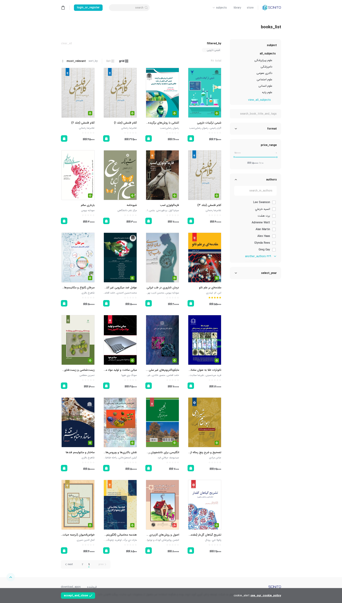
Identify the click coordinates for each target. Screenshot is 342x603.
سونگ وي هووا (129, 375)
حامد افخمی (109, 293)
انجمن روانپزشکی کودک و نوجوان (162, 540)
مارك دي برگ (130, 540)
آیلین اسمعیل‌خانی (127, 458)
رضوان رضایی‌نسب (198, 128)
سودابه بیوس (88, 210)
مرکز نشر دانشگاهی (127, 210)
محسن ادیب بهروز (154, 293)
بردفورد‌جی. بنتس (158, 210)
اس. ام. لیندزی (213, 293)
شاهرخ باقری (88, 293)
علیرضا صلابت (197, 375)
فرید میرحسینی (213, 375)
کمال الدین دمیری (86, 540)
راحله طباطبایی (109, 458)
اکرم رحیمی (215, 128)
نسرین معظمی (87, 375)
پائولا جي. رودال (213, 540)
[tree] (255, 74)
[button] (211, 50)
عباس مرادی (215, 458)
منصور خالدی (158, 375)
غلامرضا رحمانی (129, 128)
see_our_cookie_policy (265, 595)
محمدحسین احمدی (127, 293)
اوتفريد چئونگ (114, 540)
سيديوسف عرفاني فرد (168, 458)
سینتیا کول (174, 210)
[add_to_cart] (191, 138)
